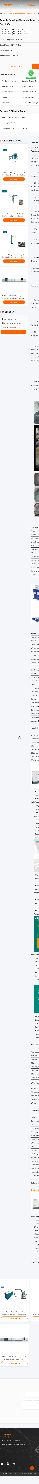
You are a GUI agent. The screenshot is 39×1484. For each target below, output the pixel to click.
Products (31, 5)
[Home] (8, 5)
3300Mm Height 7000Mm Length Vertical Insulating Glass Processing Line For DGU (13, 298)
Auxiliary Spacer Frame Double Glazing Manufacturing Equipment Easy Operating (14, 216)
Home (21, 5)
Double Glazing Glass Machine (25, 13)
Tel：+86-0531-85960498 (11, 1441)
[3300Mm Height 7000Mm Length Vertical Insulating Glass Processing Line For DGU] (14, 1340)
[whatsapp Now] (31, 79)
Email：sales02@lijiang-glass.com (14, 1444)
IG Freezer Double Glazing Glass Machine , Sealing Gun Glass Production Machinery (14, 1313)
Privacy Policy (6, 1473)
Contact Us (14, 66)
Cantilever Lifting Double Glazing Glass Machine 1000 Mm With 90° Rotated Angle (14, 257)
